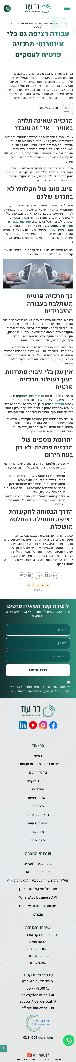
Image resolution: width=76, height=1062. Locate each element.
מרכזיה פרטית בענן (51, 404)
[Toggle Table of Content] (64, 108)
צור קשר (38, 831)
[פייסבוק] (53, 725)
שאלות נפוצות (38, 798)
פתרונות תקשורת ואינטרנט (38, 906)
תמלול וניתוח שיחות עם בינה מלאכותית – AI (38, 880)
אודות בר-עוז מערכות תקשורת (38, 764)
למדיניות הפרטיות (22, 691)
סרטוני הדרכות (38, 955)
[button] (3, 1048)
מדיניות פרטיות (38, 814)
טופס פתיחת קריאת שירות (38, 935)
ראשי (38, 755)
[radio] (29, 585)
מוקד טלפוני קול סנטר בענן (38, 889)
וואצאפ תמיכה (38, 941)
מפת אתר (38, 840)
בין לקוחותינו (38, 772)
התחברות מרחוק (38, 948)
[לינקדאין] (23, 725)
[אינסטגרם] (43, 725)
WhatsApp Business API (38, 897)
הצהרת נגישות (38, 823)
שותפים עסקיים (38, 781)
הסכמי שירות (38, 962)
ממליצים (38, 789)
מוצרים (38, 914)
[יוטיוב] (33, 725)
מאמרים (38, 806)
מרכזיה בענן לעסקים (30, 396)
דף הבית (63, 23)
